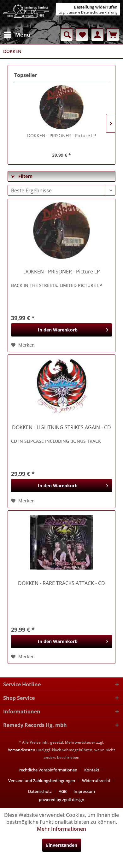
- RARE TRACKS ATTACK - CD (61, 583)
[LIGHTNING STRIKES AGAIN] (61, 386)
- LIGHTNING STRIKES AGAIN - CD (61, 427)
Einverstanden (61, 845)
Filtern (24, 176)
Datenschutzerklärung (99, 12)
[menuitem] (16, 34)
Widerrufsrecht (96, 780)
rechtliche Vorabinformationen (48, 770)
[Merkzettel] (82, 34)
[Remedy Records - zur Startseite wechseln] (26, 14)
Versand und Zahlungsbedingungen (41, 780)
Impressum (84, 791)
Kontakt (91, 770)
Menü (22, 34)
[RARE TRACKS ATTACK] (61, 542)
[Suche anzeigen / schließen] (66, 34)
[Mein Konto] (97, 34)
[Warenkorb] (113, 34)
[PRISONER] (61, 107)
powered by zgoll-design (61, 799)
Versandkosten (21, 750)
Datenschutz (40, 791)
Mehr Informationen (61, 828)
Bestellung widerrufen (95, 6)
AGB (63, 791)
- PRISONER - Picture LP (61, 135)
